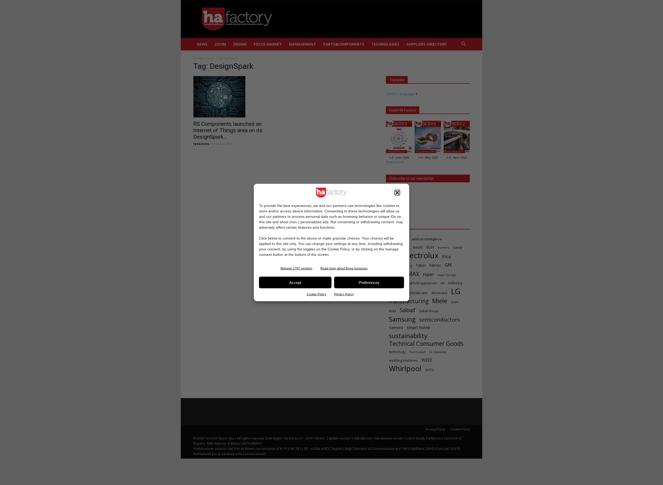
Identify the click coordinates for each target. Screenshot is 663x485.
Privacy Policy (344, 294)
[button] (397, 192)
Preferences (369, 282)
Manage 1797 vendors (296, 268)
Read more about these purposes (343, 268)
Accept (295, 282)
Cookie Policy (316, 294)
